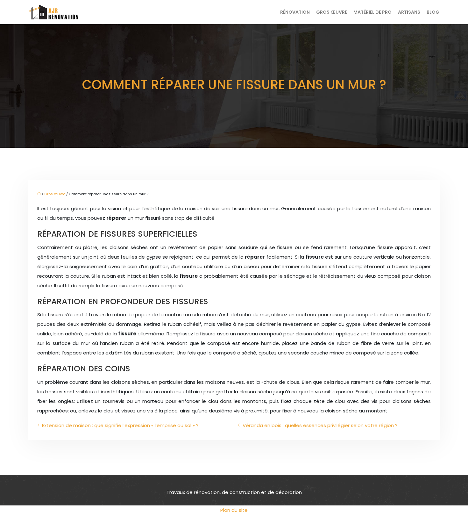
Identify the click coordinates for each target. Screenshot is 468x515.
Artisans (409, 12)
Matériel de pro (372, 12)
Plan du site (234, 510)
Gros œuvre (331, 12)
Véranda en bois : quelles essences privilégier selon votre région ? (320, 425)
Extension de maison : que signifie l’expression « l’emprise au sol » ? (120, 425)
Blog (433, 12)
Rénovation (295, 12)
